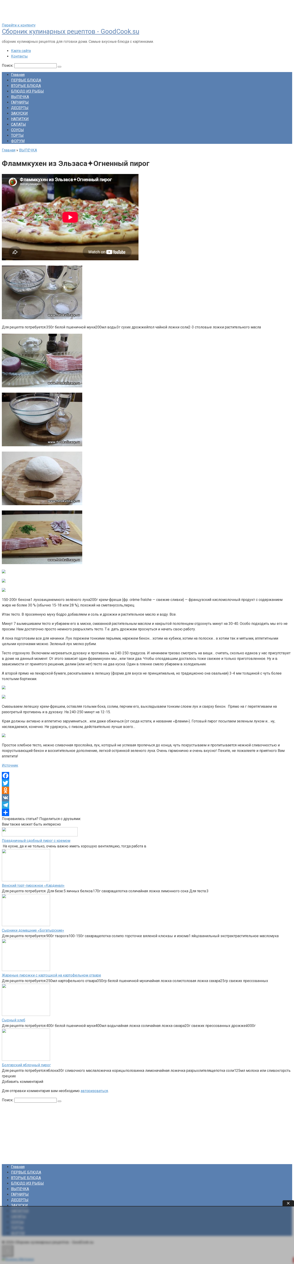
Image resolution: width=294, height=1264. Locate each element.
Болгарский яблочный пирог (26, 1065)
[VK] (147, 797)
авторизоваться (94, 1091)
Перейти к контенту (19, 25)
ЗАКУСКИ (19, 113)
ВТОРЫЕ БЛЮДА (26, 86)
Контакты (19, 56)
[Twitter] (147, 783)
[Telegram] (147, 805)
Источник (10, 765)
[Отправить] (147, 812)
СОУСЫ (17, 130)
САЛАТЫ (18, 124)
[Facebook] (147, 775)
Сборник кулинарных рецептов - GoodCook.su (70, 31)
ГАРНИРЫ (20, 102)
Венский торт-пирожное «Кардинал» (33, 885)
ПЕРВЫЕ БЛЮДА (26, 80)
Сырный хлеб (13, 1020)
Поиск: (8, 65)
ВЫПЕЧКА (20, 97)
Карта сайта (21, 51)
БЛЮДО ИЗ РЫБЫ (27, 91)
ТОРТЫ (17, 135)
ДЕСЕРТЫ (19, 108)
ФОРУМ (18, 141)
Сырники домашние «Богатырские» (33, 930)
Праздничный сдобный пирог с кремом (36, 840)
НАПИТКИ (20, 119)
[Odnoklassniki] (147, 790)
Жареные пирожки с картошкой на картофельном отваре (51, 975)
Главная (18, 74)
